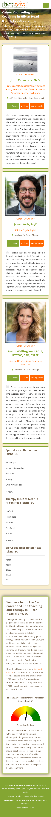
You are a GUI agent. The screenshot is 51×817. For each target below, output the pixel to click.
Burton (9, 533)
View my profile (37, 106)
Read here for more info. (25, 808)
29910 (8, 560)
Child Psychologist (14, 484)
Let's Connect (13, 106)
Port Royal (10, 528)
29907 (8, 570)
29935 (8, 565)
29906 (8, 574)
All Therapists (12, 462)
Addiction (10, 473)
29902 (8, 579)
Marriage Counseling (15, 468)
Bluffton (9, 522)
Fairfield (9, 511)
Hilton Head (11, 517)
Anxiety (9, 479)
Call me (25, 106)
